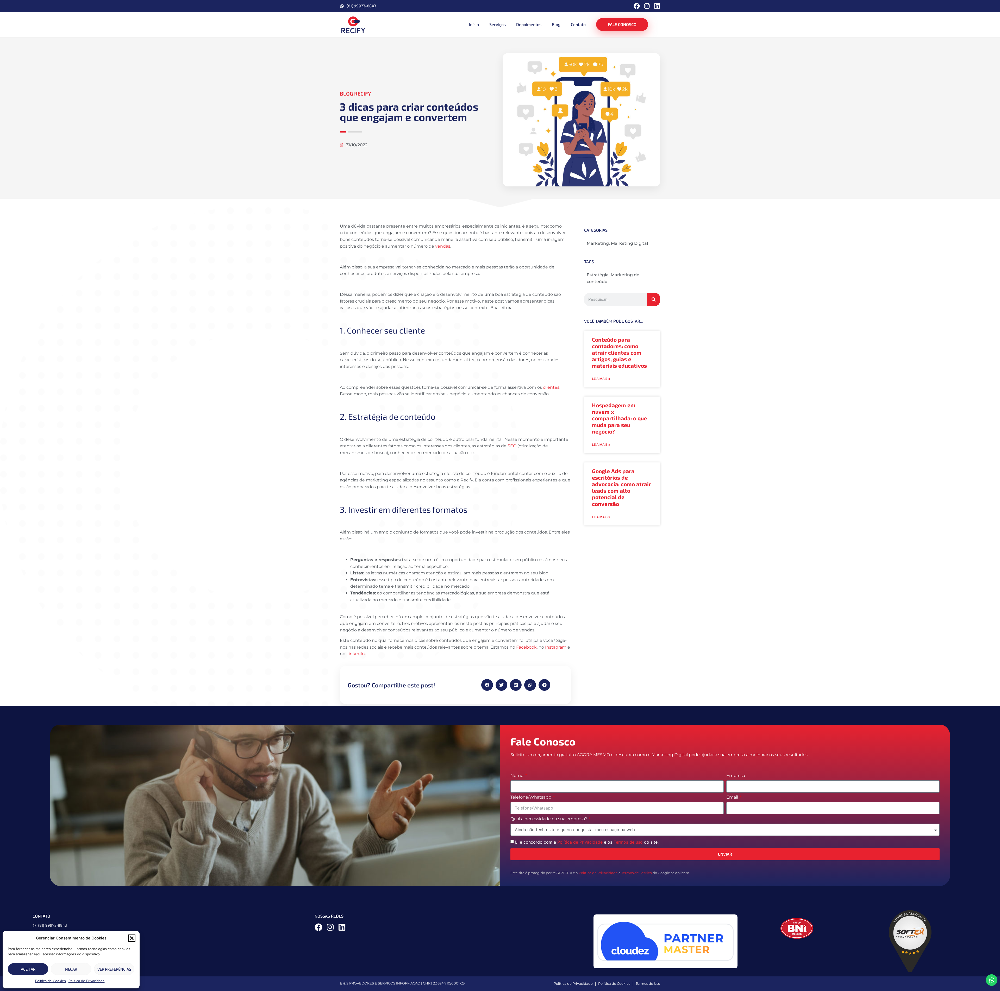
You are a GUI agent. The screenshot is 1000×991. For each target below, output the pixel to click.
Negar (71, 969)
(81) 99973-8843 (361, 5)
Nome (517, 776)
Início (474, 24)
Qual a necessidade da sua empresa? (549, 819)
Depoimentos (528, 24)
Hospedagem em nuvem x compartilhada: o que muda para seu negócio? (619, 418)
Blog (556, 24)
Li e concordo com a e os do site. (587, 842)
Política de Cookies (50, 981)
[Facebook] (637, 6)
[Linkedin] (657, 6)
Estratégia (598, 274)
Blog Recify (355, 93)
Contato (578, 24)
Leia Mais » (601, 379)
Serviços (497, 24)
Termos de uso (628, 842)
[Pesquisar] (653, 299)
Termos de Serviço (636, 873)
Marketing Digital (629, 243)
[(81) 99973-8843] (342, 6)
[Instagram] (647, 6)
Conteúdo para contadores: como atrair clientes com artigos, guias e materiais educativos (619, 352)
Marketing (598, 243)
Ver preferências (114, 969)
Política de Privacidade (86, 981)
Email (732, 797)
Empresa (735, 776)
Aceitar (28, 969)
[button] (131, 938)
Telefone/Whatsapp (531, 797)
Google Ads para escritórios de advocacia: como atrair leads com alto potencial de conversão (621, 487)
